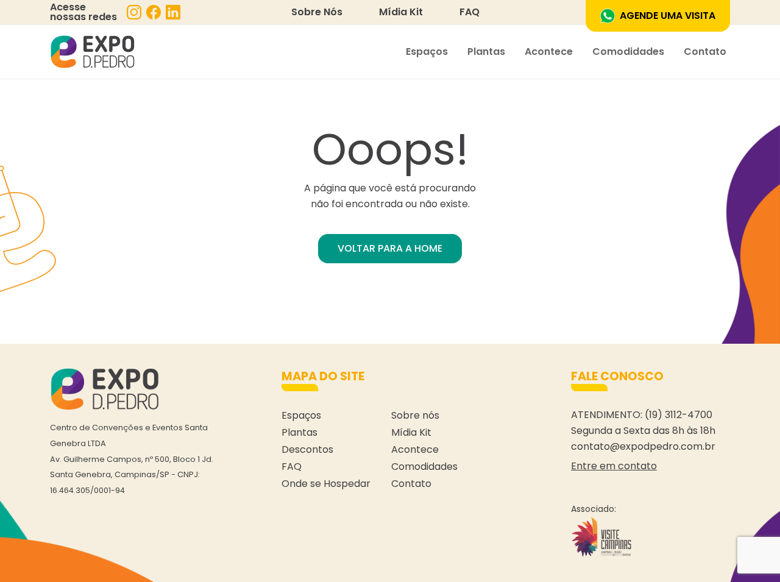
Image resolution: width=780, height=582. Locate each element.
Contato (705, 51)
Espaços (427, 51)
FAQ (469, 12)
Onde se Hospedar (326, 484)
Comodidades (628, 51)
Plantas (486, 51)
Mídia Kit (401, 12)
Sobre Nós (316, 12)
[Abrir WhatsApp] (749, 551)
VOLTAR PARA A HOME (390, 248)
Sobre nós (415, 415)
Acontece (549, 51)
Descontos (307, 449)
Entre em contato (614, 466)
